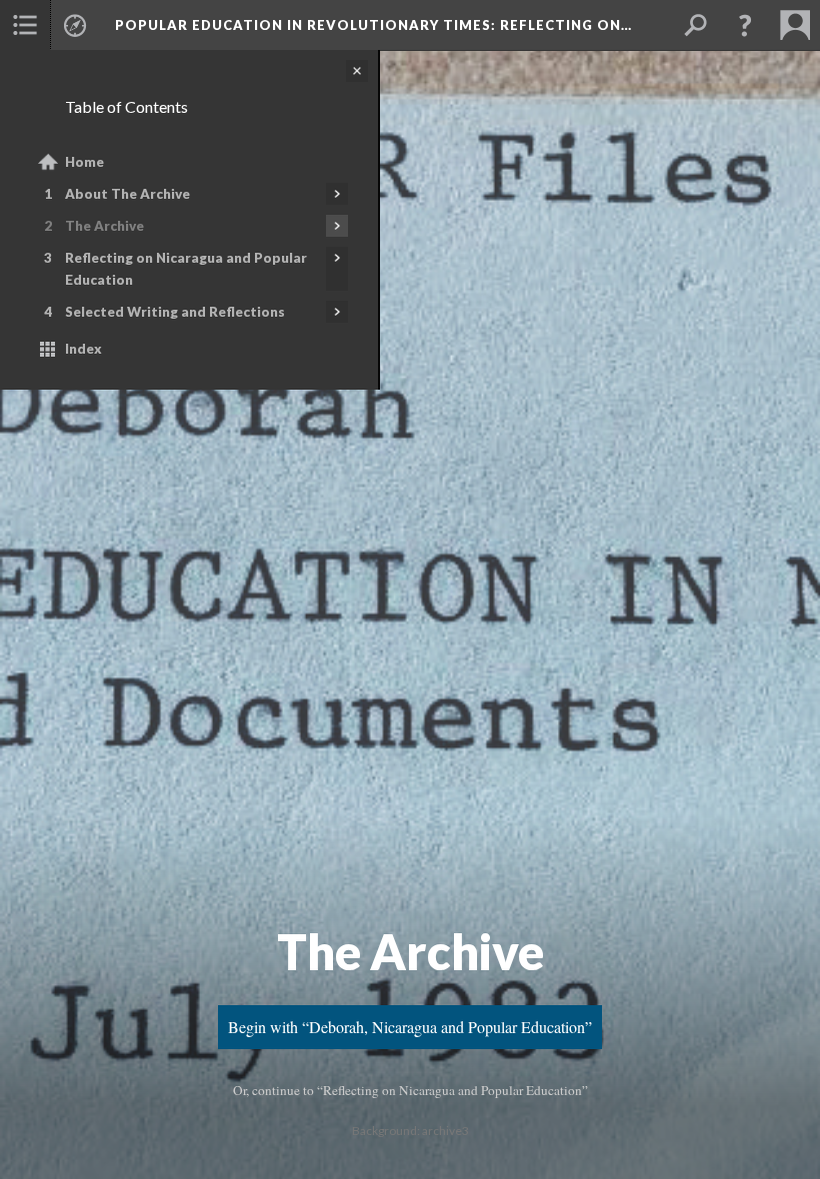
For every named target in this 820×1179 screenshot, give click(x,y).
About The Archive (127, 194)
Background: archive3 (410, 1130)
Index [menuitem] (83, 349)
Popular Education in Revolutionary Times (373, 25)
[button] (745, 25)
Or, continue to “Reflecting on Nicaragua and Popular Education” (410, 1090)
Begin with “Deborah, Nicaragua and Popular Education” (410, 1026)
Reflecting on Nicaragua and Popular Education (186, 269)
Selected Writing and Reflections (175, 312)
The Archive (104, 226)
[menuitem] (25, 25)
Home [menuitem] (84, 162)
